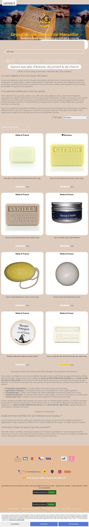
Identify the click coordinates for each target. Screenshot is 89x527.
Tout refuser (44, 524)
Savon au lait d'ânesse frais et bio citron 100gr (66, 178)
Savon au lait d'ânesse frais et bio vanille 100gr (22, 237)
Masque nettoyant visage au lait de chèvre (22, 356)
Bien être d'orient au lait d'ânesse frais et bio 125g (22, 178)
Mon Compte (77, 509)
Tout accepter (73, 524)
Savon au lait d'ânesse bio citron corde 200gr (22, 297)
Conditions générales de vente (30, 509)
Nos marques (10, 126)
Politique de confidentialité (50, 509)
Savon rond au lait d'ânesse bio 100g (66, 297)
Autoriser (52, 492)
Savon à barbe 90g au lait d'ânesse (67, 237)
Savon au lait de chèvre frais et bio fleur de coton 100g (67, 356)
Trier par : (57, 117)
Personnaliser (15, 524)
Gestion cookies (66, 509)
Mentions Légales (13, 509)
